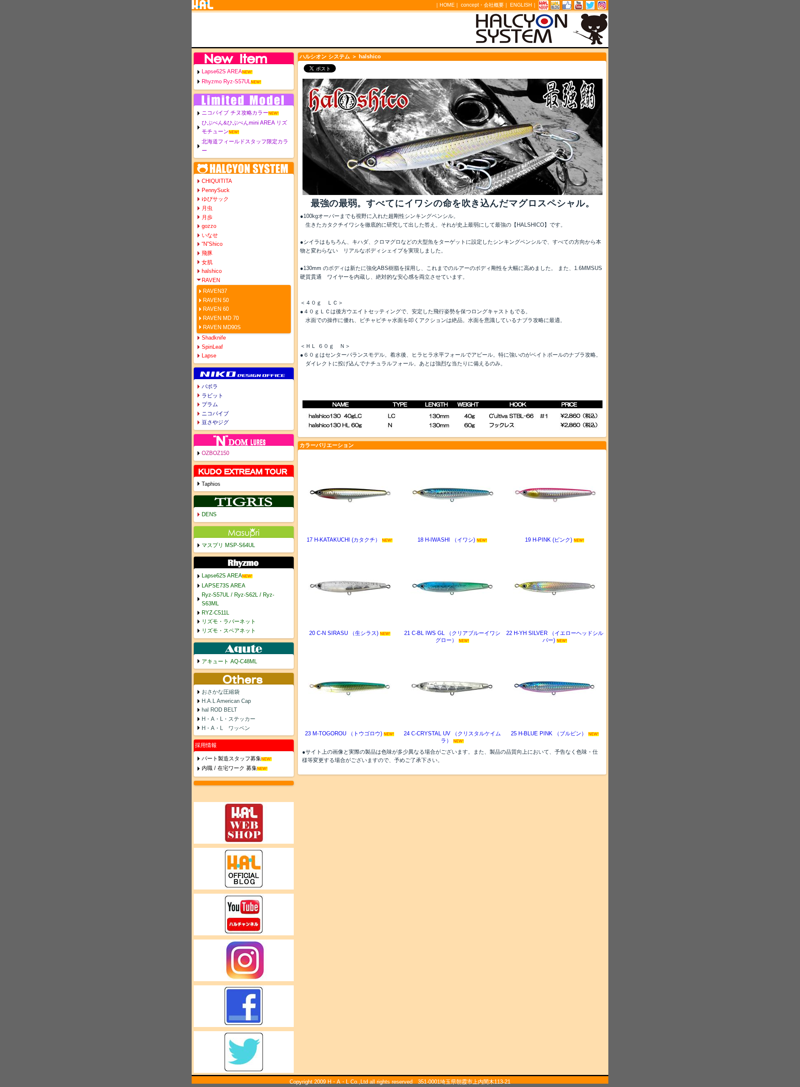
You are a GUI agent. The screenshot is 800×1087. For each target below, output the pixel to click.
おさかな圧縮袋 (221, 692)
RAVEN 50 (216, 300)
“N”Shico (212, 244)
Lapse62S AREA (222, 71)
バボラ (210, 386)
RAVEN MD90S (222, 327)
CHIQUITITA (217, 181)
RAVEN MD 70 (221, 318)
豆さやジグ (215, 422)
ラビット (212, 395)
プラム (210, 404)
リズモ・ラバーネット (229, 621)
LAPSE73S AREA (223, 585)
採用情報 (206, 745)
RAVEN (211, 280)
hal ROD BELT (219, 710)
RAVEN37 (215, 291)
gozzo (209, 226)
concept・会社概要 (482, 5)
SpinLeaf (212, 347)
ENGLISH (521, 5)
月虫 (207, 208)
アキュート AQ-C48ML (229, 661)
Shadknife (214, 338)
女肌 (207, 262)
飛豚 (207, 253)
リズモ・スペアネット (229, 630)
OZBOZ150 (215, 453)
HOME (447, 5)
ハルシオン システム (325, 56)
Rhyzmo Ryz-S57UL (226, 81)
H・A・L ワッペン (226, 728)
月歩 (207, 217)
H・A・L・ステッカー (228, 719)
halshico (212, 271)
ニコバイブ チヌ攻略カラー (235, 113)
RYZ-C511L (215, 613)
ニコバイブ (215, 413)
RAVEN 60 (216, 309)
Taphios (211, 484)
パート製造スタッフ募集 (231, 758)
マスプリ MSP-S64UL (228, 545)
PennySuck (216, 190)
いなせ (210, 235)
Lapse (209, 355)
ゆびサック (215, 199)
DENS (209, 514)
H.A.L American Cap (226, 701)
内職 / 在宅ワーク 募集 (229, 768)
